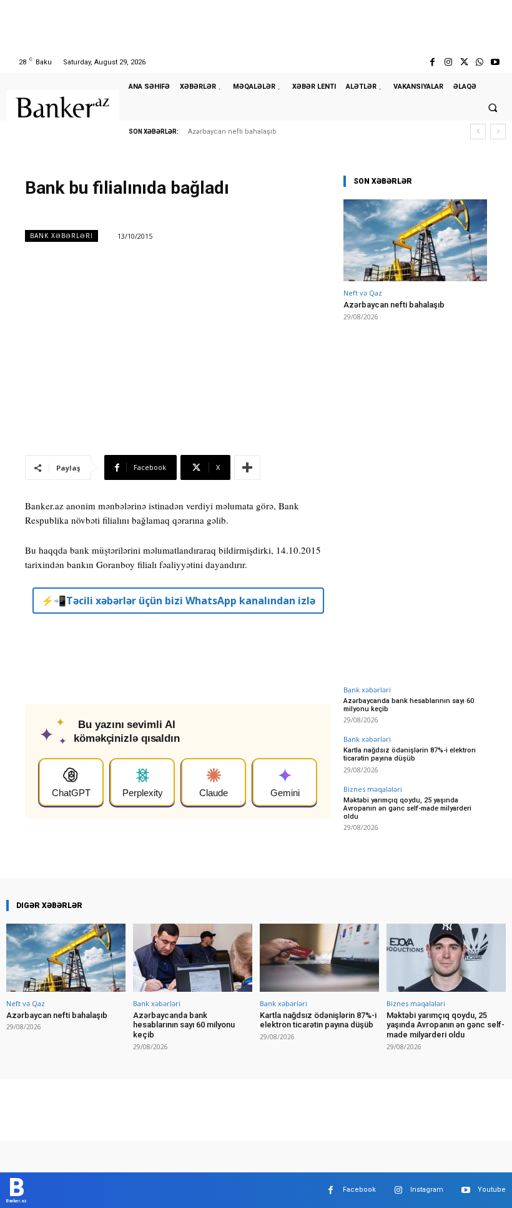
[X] (463, 62)
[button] (493, 107)
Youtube (492, 1190)
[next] (498, 131)
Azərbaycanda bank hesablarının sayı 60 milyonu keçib (408, 705)
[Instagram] (448, 62)
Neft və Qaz (362, 292)
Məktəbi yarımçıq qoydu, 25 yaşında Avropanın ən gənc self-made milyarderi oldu (407, 808)
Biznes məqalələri (372, 789)
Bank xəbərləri (61, 235)
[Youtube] (495, 62)
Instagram (426, 1190)
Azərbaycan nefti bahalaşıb (232, 131)
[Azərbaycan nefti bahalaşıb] (415, 240)
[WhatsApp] (480, 62)
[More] (247, 467)
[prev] (478, 131)
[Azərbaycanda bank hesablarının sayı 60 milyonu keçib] (192, 958)
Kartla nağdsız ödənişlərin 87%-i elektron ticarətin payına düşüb (409, 754)
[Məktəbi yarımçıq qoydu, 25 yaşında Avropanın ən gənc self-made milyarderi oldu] (446, 958)
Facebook (359, 1190)
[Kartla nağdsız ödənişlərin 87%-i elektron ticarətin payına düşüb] (319, 958)
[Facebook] (432, 62)
